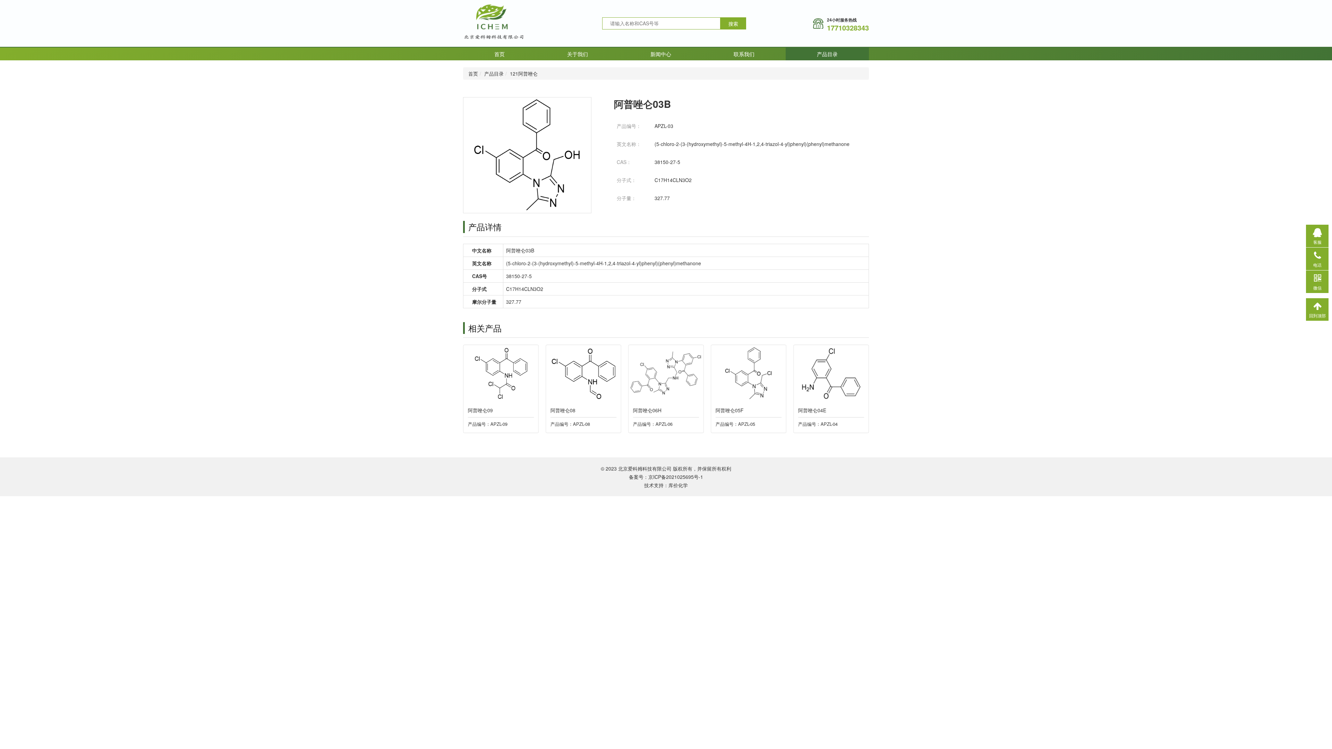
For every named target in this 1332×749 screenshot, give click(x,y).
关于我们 (577, 54)
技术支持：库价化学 (666, 485)
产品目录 (827, 54)
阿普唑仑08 (562, 410)
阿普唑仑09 (480, 410)
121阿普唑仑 (524, 73)
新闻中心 (660, 54)
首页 (499, 54)
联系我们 (744, 54)
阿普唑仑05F (730, 410)
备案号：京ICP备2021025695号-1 (666, 476)
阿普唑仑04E (812, 410)
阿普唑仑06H (647, 410)
